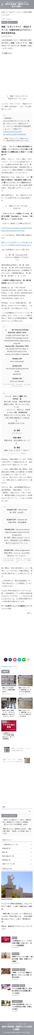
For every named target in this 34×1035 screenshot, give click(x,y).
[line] (24, 659)
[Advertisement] (17, 74)
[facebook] (10, 659)
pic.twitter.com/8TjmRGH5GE (14, 134)
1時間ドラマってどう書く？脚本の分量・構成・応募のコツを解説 (22, 959)
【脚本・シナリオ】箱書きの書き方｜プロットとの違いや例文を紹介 (22, 975)
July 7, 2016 (24, 140)
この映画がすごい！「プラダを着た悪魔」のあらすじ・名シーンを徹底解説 (22, 943)
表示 (10, 53)
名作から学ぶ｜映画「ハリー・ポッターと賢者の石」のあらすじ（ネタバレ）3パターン (8, 714)
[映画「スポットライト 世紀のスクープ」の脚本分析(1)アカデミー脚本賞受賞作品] (19, 659)
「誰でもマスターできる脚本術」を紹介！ (17, 1024)
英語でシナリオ (13, 666)
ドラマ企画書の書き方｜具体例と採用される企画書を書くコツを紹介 (22, 991)
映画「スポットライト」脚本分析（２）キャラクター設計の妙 (25, 689)
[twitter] (6, 659)
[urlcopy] (28, 659)
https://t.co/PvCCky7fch (12, 132)
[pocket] (15, 659)
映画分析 (5, 666)
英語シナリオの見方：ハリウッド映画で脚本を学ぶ (8, 689)
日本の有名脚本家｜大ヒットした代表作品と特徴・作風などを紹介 (22, 1006)
